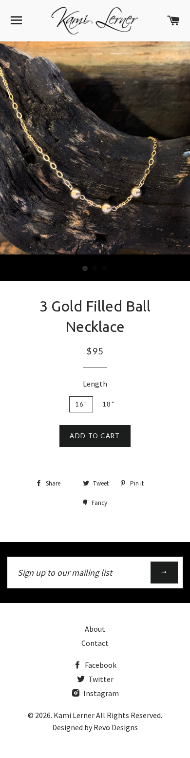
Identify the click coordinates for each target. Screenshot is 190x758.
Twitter (100, 679)
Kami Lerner (74, 715)
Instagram (100, 693)
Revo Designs (116, 727)
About (95, 629)
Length (95, 384)
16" (81, 404)
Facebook (99, 665)
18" (108, 404)
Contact (95, 643)
